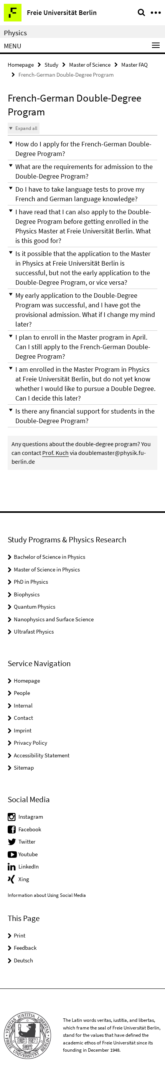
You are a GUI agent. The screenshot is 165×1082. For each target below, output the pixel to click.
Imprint (22, 730)
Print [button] (19, 935)
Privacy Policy (30, 742)
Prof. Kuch (55, 452)
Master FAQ (134, 64)
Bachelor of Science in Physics (49, 556)
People (22, 692)
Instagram (30, 816)
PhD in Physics (31, 581)
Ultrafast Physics (34, 631)
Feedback (25, 947)
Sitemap (24, 767)
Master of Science (90, 64)
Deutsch (23, 960)
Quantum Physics (34, 606)
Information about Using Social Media (47, 895)
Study (51, 64)
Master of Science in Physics (47, 569)
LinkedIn (28, 866)
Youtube (28, 854)
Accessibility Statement (41, 755)
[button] (82, 148)
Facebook (29, 829)
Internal (23, 705)
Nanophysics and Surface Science (54, 619)
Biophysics (27, 594)
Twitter (26, 841)
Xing (23, 879)
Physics (15, 32)
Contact (23, 717)
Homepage (21, 64)
